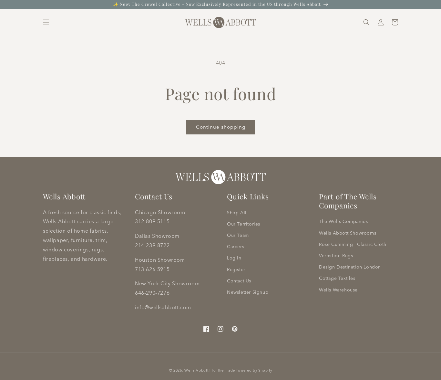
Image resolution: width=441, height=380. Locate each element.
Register (236, 269)
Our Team (238, 235)
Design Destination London (350, 267)
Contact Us (239, 281)
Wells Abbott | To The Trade (209, 370)
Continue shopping (220, 127)
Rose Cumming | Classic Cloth (352, 244)
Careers (235, 246)
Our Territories (243, 224)
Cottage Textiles (337, 278)
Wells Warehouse (338, 290)
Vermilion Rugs (336, 256)
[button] (46, 22)
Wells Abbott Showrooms (347, 233)
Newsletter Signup (247, 292)
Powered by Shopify (254, 370)
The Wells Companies (343, 221)
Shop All (237, 213)
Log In (234, 258)
